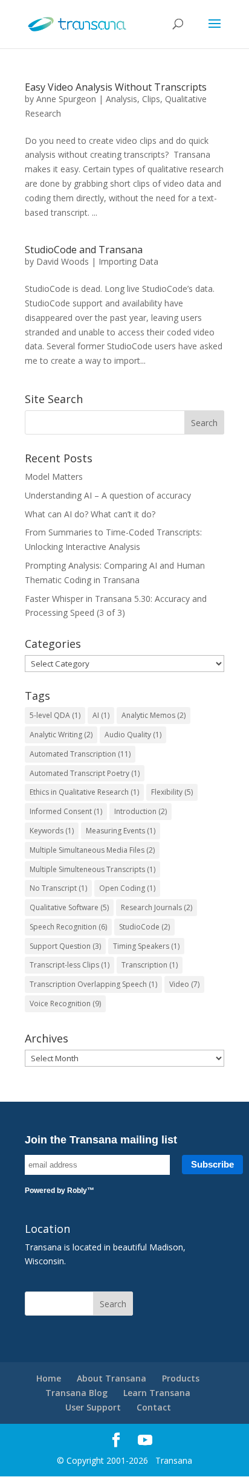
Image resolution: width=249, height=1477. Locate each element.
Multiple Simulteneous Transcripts (92, 869)
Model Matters (54, 476)
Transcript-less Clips (69, 965)
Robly (77, 1190)
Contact (154, 1407)
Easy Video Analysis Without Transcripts (116, 87)
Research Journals (156, 907)
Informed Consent (66, 811)
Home (48, 1378)
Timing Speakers (146, 946)
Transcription (149, 965)
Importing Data (128, 261)
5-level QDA (55, 715)
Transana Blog (76, 1392)
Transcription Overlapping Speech (93, 984)
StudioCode (144, 927)
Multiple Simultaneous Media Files (92, 850)
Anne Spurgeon (66, 99)
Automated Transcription (80, 754)
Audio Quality (133, 734)
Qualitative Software (69, 907)
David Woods (62, 261)
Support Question (65, 946)
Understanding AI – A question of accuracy (108, 495)
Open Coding (127, 888)
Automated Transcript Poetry (85, 773)
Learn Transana (156, 1392)
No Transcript (58, 888)
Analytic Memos (153, 715)
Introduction (140, 811)
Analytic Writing (61, 734)
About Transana (111, 1378)
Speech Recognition (68, 927)
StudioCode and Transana (84, 249)
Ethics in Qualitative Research (84, 792)
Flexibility (172, 792)
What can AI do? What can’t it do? (90, 514)
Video (184, 984)
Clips (151, 99)
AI (100, 715)
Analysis (121, 99)
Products (180, 1378)
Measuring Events (120, 831)
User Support (93, 1407)
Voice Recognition (65, 1003)
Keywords (52, 831)
